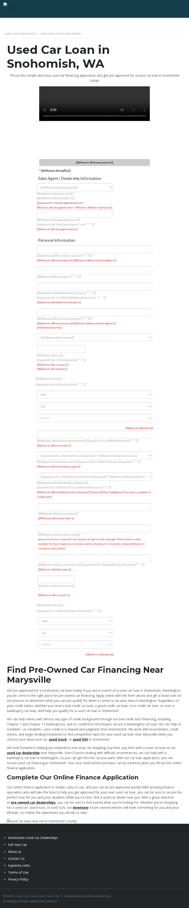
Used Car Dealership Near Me (37, 896)
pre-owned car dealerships (33, 802)
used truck (58, 739)
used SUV (80, 739)
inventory (81, 807)
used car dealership (23, 753)
